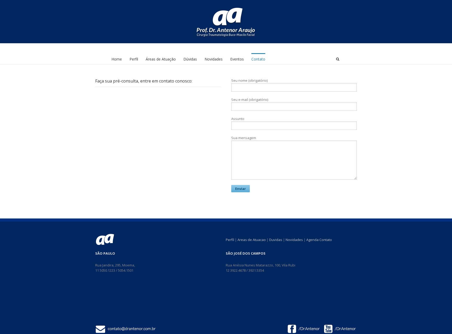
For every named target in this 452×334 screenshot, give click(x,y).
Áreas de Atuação (161, 59)
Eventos (237, 59)
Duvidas (275, 239)
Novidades (214, 59)
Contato (258, 59)
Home (116, 59)
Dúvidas (190, 59)
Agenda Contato (319, 239)
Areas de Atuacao (252, 239)
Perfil (133, 59)
